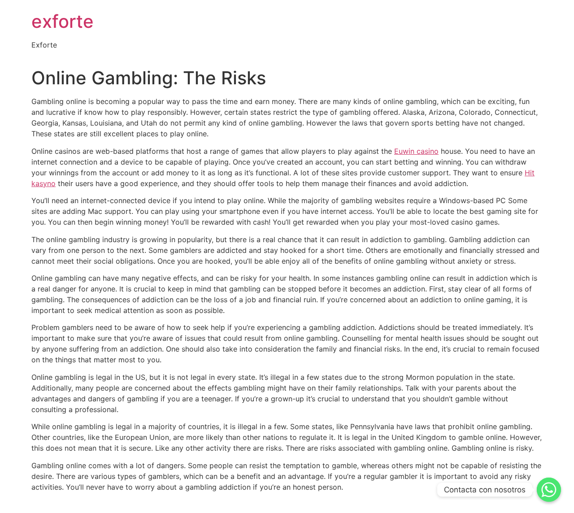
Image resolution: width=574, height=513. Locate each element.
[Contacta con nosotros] (549, 490)
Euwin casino (416, 151)
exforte (62, 21)
